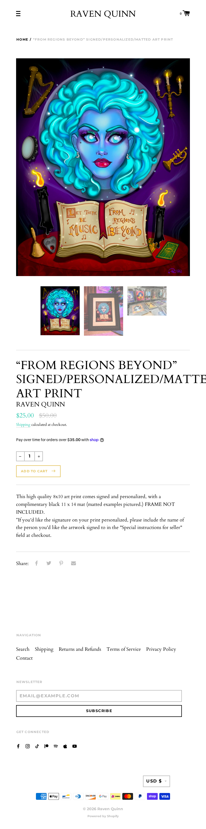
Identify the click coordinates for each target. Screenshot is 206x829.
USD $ (154, 781)
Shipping (23, 424)
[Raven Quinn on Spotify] (56, 746)
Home (22, 39)
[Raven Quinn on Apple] (65, 746)
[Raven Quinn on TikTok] (37, 746)
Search (23, 649)
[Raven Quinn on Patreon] (46, 746)
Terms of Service (123, 649)
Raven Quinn (103, 14)
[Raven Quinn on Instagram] (27, 746)
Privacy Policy (161, 649)
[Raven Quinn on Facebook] (18, 746)
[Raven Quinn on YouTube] (74, 746)
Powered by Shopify (103, 816)
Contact (24, 658)
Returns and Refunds (80, 649)
